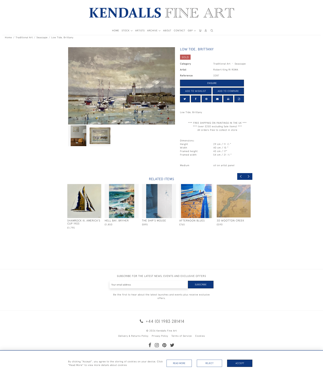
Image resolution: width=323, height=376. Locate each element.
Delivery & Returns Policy (133, 336)
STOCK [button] (126, 30)
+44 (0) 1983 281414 (165, 321)
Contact (179, 30)
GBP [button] (191, 30)
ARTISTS (140, 30)
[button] (211, 30)
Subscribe (201, 284)
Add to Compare (228, 91)
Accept (240, 363)
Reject (209, 363)
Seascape (42, 37)
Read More (179, 363)
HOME (115, 30)
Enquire (212, 83)
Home (8, 37)
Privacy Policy (160, 336)
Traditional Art (24, 37)
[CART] (200, 30)
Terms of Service (181, 336)
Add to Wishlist (195, 91)
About (167, 30)
